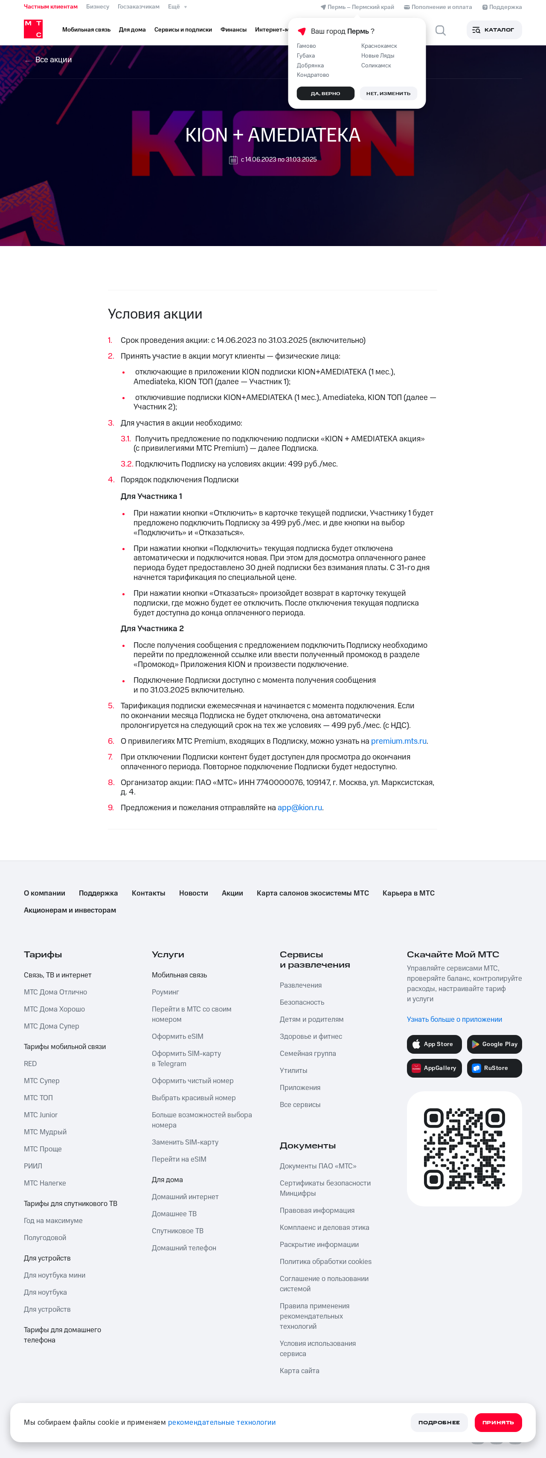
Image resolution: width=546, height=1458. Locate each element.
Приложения (300, 1088)
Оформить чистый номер (193, 1081)
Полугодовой (45, 1238)
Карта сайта (299, 1371)
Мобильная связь (179, 975)
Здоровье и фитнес (311, 1037)
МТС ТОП (38, 1098)
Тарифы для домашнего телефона (62, 1335)
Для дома (167, 1180)
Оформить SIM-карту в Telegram (186, 1059)
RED (30, 1064)
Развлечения (301, 985)
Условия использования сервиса (318, 1349)
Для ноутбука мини (54, 1275)
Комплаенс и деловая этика (324, 1228)
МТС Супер (42, 1081)
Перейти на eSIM (179, 1159)
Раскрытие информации (319, 1245)
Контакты (149, 893)
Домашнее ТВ (174, 1214)
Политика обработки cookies (326, 1262)
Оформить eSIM (177, 1037)
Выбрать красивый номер (194, 1098)
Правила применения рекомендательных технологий (314, 1316)
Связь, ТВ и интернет (58, 975)
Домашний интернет (185, 1197)
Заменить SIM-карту (185, 1142)
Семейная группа (308, 1054)
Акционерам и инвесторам (70, 910)
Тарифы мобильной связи (65, 1047)
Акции (232, 893)
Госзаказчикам (139, 7)
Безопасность (302, 1002)
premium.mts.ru (399, 741)
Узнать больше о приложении (454, 1020)
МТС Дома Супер (51, 1026)
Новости (193, 893)
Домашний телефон (184, 1248)
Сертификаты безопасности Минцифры (325, 1188)
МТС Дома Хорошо (54, 1009)
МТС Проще (43, 1149)
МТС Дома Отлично (55, 992)
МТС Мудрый (45, 1132)
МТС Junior (41, 1115)
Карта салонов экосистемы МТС (313, 893)
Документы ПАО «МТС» (318, 1166)
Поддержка (98, 893)
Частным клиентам (51, 7)
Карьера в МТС (409, 893)
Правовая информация (317, 1211)
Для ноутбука (45, 1292)
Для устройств (47, 1258)
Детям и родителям (312, 1020)
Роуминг (165, 992)
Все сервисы (300, 1105)
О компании (44, 893)
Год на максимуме (53, 1221)
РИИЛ (33, 1166)
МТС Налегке (45, 1183)
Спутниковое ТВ (177, 1231)
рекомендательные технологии (222, 1422)
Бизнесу (97, 7)
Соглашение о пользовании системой (324, 1284)
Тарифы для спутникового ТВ (70, 1204)
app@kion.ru (300, 808)
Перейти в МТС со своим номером (192, 1014)
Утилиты (294, 1071)
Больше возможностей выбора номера (202, 1120)
